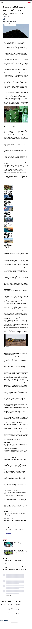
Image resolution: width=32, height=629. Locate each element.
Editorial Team (10, 604)
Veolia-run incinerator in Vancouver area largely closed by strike (16, 569)
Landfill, (16, 520)
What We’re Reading (11, 612)
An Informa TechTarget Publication (16, 0)
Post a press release (8, 595)
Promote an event (18, 605)
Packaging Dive (18, 610)
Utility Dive (17, 613)
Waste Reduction (23, 520)
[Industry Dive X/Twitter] (4, 604)
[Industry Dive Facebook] (3, 604)
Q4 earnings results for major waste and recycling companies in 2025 (20, 551)
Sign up (28, 2)
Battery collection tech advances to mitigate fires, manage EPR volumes (19, 544)
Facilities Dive (18, 609)
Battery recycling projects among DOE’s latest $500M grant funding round (15, 563)
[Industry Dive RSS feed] (6, 604)
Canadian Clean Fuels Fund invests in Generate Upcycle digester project (16, 567)
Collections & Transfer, (11, 520)
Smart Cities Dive (18, 612)
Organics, (18, 520)
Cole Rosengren (8, 18)
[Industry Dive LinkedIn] (1, 604)
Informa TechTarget (14, 622)
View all (4, 595)
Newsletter (9, 607)
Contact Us (9, 605)
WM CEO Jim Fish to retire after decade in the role (14, 560)
